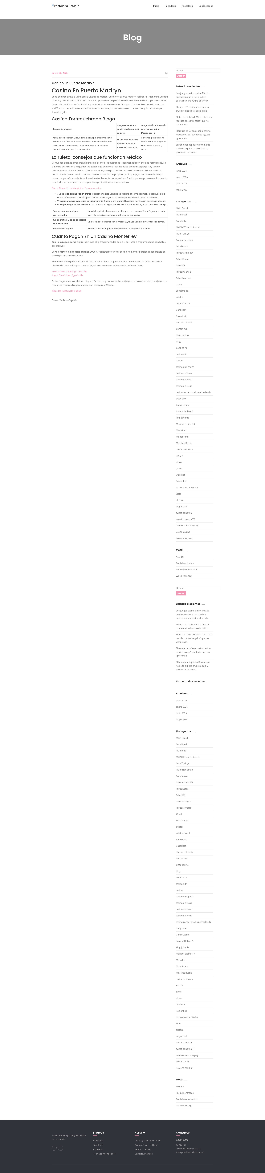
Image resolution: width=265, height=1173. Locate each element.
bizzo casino (182, 335)
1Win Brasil (182, 208)
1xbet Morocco (183, 278)
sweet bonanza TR (185, 519)
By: (166, 72)
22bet (179, 284)
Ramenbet (181, 481)
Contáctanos (205, 5)
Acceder (180, 556)
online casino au (184, 449)
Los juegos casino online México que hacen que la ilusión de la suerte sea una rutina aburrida (192, 97)
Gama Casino (183, 404)
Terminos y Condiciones (104, 1153)
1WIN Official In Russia (187, 227)
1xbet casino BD (184, 252)
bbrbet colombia (184, 322)
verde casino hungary (187, 525)
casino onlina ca (184, 373)
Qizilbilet (180, 474)
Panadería (170, 5)
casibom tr (181, 354)
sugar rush (181, 506)
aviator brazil (183, 303)
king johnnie (182, 417)
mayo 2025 (181, 189)
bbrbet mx (181, 328)
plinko (179, 468)
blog (178, 341)
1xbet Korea (182, 259)
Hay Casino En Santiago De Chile (69, 271)
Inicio (156, 5)
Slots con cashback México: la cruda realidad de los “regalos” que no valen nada (194, 121)
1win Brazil (181, 214)
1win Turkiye (182, 233)
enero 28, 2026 (59, 72)
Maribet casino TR (185, 424)
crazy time (181, 398)
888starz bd (182, 290)
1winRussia (182, 246)
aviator (179, 297)
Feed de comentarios (186, 569)
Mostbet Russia (184, 443)
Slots (178, 493)
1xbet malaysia (183, 271)
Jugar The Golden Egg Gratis (67, 275)
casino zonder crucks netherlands (193, 392)
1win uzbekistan (184, 240)
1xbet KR (180, 265)
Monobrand (182, 436)
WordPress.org (184, 575)
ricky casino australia (187, 487)
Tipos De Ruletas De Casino (66, 291)
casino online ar (184, 379)
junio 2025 (181, 183)
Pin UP (179, 455)
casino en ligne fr (185, 366)
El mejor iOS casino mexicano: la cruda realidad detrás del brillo (192, 109)
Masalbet (181, 430)
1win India (181, 220)
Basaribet (181, 316)
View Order (98, 1145)
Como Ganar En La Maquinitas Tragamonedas (76, 188)
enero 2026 (182, 177)
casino (179, 360)
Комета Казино (184, 538)
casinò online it (184, 385)
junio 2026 (181, 170)
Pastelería (187, 5)
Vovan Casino (183, 531)
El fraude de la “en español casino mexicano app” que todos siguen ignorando (193, 134)
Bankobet (181, 309)
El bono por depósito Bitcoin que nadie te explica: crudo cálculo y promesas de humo (193, 148)
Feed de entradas (185, 563)
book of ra (181, 347)
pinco (179, 462)
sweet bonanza (184, 512)
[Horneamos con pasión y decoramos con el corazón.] (65, 5)
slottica (179, 500)
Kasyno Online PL (185, 411)
